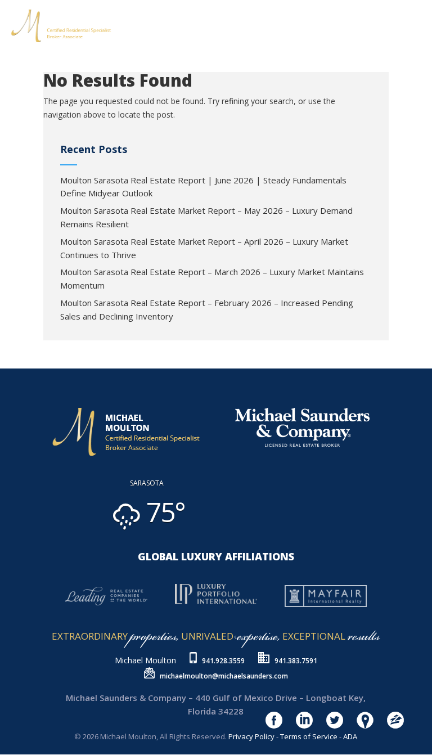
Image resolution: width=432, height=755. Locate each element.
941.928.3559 (223, 661)
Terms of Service (309, 736)
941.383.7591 (295, 661)
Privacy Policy (251, 736)
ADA (350, 736)
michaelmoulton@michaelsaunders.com (224, 676)
